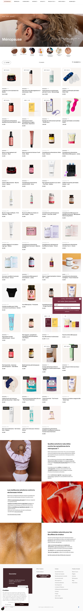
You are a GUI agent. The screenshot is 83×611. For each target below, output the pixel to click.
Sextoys (74, 576)
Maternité (34, 1)
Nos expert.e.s (58, 580)
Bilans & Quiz (72, 1)
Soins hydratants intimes (68, 55)
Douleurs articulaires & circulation (50, 55)
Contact (57, 591)
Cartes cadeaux (40, 571)
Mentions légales (59, 598)
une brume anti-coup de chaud (63, 550)
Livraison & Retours (59, 587)
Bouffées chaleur (14, 55)
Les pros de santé (59, 578)
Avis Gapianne (58, 584)
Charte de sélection (59, 582)
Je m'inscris (67, 308)
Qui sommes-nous (59, 571)
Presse (56, 593)
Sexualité (42, 1)
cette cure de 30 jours (59, 546)
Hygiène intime (26, 1)
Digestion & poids (59, 55)
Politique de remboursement (61, 589)
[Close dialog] (80, 299)
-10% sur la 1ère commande (44, 576)
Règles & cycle (51, 1)
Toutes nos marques (59, 573)
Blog (73, 580)
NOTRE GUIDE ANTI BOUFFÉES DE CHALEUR (59, 555)
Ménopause (16, 1)
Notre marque (7, 1)
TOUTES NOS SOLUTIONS (14, 514)
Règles (73, 573)
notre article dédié (18, 511)
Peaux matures (23, 54)
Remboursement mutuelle (61, 576)
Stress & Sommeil (41, 55)
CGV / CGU (57, 595)
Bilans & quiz (75, 571)
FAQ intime (74, 582)
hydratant (26, 503)
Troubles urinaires (32, 55)
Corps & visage (61, 1)
